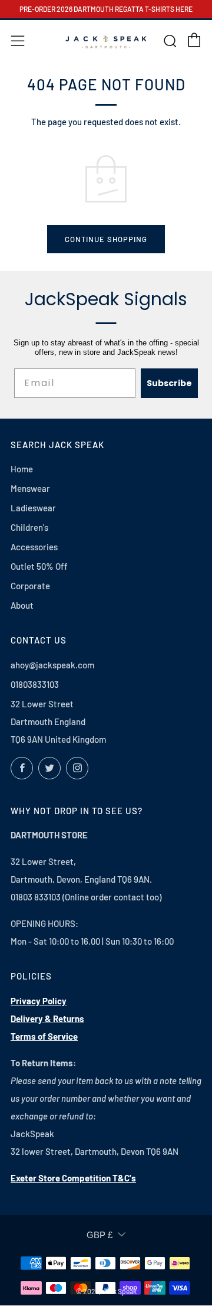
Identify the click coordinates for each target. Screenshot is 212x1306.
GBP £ (99, 1235)
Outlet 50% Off (39, 566)
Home (22, 468)
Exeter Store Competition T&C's (73, 1178)
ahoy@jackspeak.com (52, 664)
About (22, 605)
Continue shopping (106, 239)
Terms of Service (44, 1036)
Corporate (30, 585)
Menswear (30, 488)
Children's (29, 527)
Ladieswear (33, 507)
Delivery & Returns (47, 1018)
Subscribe (169, 383)
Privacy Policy (39, 1000)
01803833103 (35, 684)
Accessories (34, 546)
